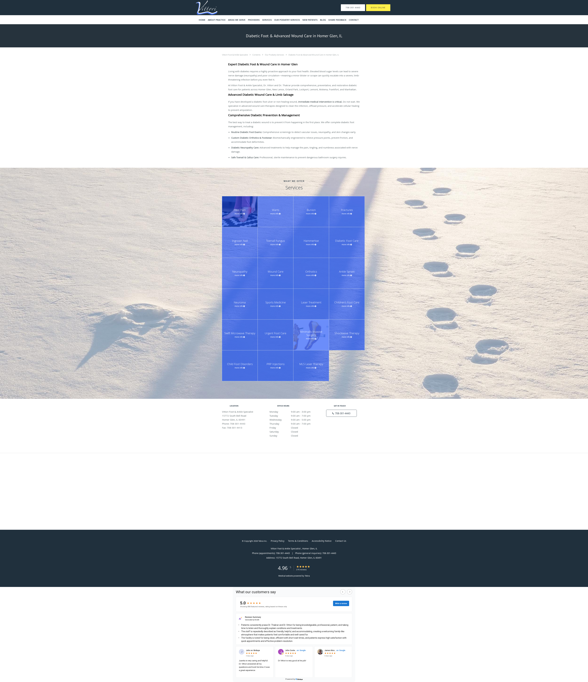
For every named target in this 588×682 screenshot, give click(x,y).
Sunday (284, 435)
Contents (256, 54)
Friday (284, 427)
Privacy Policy (277, 540)
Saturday (284, 431)
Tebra (307, 575)
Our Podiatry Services (275, 54)
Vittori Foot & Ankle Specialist (235, 54)
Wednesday (290, 419)
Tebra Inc (262, 541)
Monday (290, 411)
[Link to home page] (202, 7)
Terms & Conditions (298, 540)
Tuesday (290, 415)
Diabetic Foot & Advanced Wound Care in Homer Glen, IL (313, 54)
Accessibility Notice (322, 540)
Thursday (290, 423)
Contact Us (340, 540)
